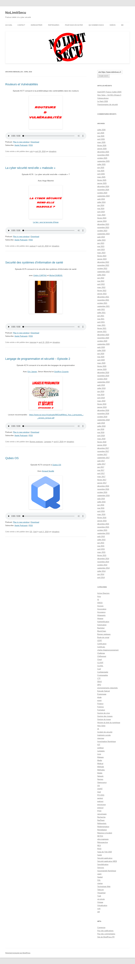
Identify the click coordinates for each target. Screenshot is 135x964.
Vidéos (112, 25)
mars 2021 (101, 325)
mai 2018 (100, 432)
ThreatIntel (101, 893)
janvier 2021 (102, 332)
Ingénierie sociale (104, 735)
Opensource (102, 782)
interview (33, 342)
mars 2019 (101, 401)
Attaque (100, 618)
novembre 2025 (103, 155)
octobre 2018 (102, 417)
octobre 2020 (102, 341)
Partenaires (53, 25)
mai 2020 (100, 357)
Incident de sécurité (104, 732)
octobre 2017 (102, 455)
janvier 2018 (102, 445)
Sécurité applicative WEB (107, 861)
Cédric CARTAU (40, 275)
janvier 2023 (102, 259)
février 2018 (101, 442)
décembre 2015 (103, 524)
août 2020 (101, 347)
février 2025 (101, 180)
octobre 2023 (102, 231)
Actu (99, 596)
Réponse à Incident (104, 833)
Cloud (99, 659)
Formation (101, 710)
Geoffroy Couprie (61, 372)
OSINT (100, 789)
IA (98, 729)
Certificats (101, 647)
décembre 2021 (103, 297)
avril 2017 (101, 473)
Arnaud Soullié (48, 471)
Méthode (100, 767)
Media (99, 760)
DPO (99, 685)
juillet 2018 (101, 426)
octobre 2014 (102, 565)
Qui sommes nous (96, 25)
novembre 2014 (103, 562)
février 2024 (101, 218)
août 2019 (101, 385)
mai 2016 (100, 508)
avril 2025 (101, 174)
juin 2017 (100, 467)
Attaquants (101, 615)
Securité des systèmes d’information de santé (34, 262)
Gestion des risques (105, 716)
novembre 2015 (103, 527)
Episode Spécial (103, 691)
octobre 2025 (102, 158)
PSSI (99, 811)
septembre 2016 (103, 496)
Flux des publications (105, 931)
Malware (100, 757)
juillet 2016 (101, 502)
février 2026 (101, 145)
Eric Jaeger (32, 372)
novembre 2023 (103, 227)
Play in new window (21, 142)
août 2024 (101, 199)
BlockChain (101, 631)
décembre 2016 (103, 486)
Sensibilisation (102, 864)
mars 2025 (101, 177)
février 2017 (101, 480)
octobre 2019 (102, 379)
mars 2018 (101, 439)
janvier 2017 (102, 483)
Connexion (101, 928)
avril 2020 (101, 360)
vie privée (101, 899)
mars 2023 (101, 253)
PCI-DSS (100, 795)
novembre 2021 (103, 300)
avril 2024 (101, 212)
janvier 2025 (102, 183)
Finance (100, 704)
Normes (100, 779)
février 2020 (101, 366)
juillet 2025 (101, 164)
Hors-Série (101, 726)
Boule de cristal (103, 637)
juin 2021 (100, 316)
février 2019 (101, 404)
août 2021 (101, 309)
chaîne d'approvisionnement (108, 650)
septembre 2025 (103, 161)
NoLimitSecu (15, 13)
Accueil (8, 25)
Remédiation (102, 830)
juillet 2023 (101, 240)
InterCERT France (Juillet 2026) (109, 92)
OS (31, 532)
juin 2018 (100, 429)
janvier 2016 (102, 521)
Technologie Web (103, 887)
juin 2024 (100, 205)
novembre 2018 (103, 414)
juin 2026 (100, 133)
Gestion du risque (104, 719)
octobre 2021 (102, 303)
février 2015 (101, 555)
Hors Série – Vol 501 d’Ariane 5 (109, 95)
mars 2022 (101, 287)
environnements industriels (107, 688)
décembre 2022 (103, 262)
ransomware (102, 814)
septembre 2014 (103, 568)
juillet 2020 (101, 350)
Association (101, 609)
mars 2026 (101, 142)
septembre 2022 (103, 272)
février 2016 (101, 518)
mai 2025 (100, 171)
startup (100, 883)
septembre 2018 (103, 420)
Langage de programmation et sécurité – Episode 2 (37, 358)
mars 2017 (101, 477)
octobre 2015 (102, 530)
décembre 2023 (103, 224)
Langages (47, 442)
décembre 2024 (103, 186)
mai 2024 (100, 209)
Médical (100, 764)
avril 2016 (101, 511)
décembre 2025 (103, 152)
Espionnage (101, 694)
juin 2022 (100, 278)
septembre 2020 (103, 344)
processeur (101, 805)
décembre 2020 (103, 335)
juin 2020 (100, 354)
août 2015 (101, 537)
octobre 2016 (102, 492)
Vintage (100, 902)
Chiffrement (101, 656)
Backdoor (101, 628)
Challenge (101, 653)
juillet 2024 (101, 202)
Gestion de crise (103, 713)
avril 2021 (101, 322)
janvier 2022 (102, 294)
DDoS (99, 682)
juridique (100, 748)
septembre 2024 (103, 196)
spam (99, 874)
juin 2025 (100, 168)
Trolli (99, 896)
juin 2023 (100, 243)
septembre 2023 (103, 234)
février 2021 (101, 328)
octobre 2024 (102, 193)
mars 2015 (101, 552)
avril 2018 (101, 436)
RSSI (99, 849)
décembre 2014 (103, 559)
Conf (99, 669)
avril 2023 (101, 250)
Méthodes (101, 770)
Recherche (101, 817)
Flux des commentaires (106, 934)
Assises (100, 606)
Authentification (103, 622)
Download (35, 142)
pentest (100, 798)
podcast (33, 246)
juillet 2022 (101, 275)
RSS (31, 145)
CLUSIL (100, 666)
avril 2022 (101, 284)
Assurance (101, 612)
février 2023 (101, 256)
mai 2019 (100, 395)
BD (122, 25)
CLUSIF (100, 663)
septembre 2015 (103, 533)
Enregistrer (36, 25)
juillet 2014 (101, 571)
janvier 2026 (102, 149)
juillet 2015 (101, 540)
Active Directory (103, 593)
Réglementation (103, 827)
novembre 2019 (103, 376)
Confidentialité (102, 672)
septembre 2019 (103, 382)
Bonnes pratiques (36, 442)
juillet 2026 (101, 130)
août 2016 (101, 499)
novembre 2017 (103, 451)
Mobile (99, 773)
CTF (99, 678)
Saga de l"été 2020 (104, 852)
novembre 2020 (103, 338)
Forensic (100, 707)
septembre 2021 (103, 306)
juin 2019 (100, 391)
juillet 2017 (101, 464)
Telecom (100, 890)
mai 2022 (100, 281)
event (99, 700)
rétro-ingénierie (103, 839)
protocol (100, 808)
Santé (99, 855)
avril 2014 (101, 578)
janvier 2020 (102, 369)
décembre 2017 (103, 448)
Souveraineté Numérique (106, 871)
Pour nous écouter (74, 25)
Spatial (100, 877)
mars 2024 (101, 215)
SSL (99, 880)
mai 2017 (100, 470)
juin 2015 (100, 543)
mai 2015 (100, 546)
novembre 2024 (103, 190)
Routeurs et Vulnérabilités (21, 84)
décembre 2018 (103, 410)
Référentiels (101, 823)
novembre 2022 (103, 265)
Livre (99, 754)
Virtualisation (102, 905)
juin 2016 (100, 505)
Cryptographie (102, 675)
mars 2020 (101, 363)
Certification (101, 644)
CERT (99, 641)
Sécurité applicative (104, 858)
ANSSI (100, 603)
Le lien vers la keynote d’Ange (46, 222)
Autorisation (101, 625)
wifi (98, 912)
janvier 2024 (102, 221)
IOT (98, 745)
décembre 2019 (103, 373)
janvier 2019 (102, 407)
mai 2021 (100, 319)
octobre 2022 (102, 268)
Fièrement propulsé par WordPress (17, 953)
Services (100, 868)
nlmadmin (52, 151)
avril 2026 (101, 139)
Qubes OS (12, 458)
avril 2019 (101, 398)
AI (98, 600)
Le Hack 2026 (102, 101)
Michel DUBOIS (56, 275)
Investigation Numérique (106, 741)
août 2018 (101, 423)
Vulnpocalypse (103, 98)
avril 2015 (101, 549)
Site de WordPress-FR (105, 937)
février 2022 (101, 291)
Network (100, 776)
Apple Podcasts (21, 145)
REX (99, 846)
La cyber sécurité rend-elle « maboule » (30, 167)
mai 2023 (100, 246)
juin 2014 (100, 574)
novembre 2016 (103, 489)
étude (99, 697)
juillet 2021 (101, 313)
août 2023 (101, 237)
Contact (21, 25)
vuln (31, 151)
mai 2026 (100, 136)
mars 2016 (101, 514)
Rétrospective (102, 842)
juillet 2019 (101, 388)
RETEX (100, 836)
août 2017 (101, 461)
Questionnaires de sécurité (107, 105)
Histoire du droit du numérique (108, 723)
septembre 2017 (103, 458)
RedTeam (101, 820)
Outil (35, 532)
